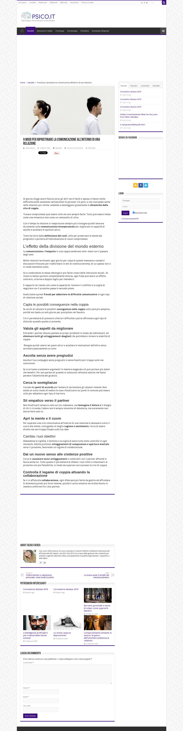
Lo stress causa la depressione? (62, 634)
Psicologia (60, 31)
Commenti (145, 86)
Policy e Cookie (87, 3)
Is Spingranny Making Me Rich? (132, 125)
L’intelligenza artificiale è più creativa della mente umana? (35, 635)
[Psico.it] (44, 15)
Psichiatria (84, 31)
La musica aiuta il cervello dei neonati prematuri (96, 575)
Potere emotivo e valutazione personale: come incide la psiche (40, 575)
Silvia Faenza (30, 148)
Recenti (124, 86)
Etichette (156, 86)
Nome (26, 688)
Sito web (26, 706)
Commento (28, 662)
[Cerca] (164, 2)
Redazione (43, 3)
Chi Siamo (22, 3)
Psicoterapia (72, 31)
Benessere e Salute (44, 31)
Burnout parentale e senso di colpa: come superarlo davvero (97, 608)
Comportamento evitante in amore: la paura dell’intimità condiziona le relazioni (98, 637)
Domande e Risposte (100, 31)
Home (22, 31)
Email (26, 697)
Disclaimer (74, 3)
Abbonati (63, 3)
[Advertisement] (91, 56)
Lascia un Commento (75, 148)
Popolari (133, 86)
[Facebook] (144, 2)
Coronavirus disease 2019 (35, 589)
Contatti (32, 3)
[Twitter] (147, 2)
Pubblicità (53, 3)
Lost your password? (130, 219)
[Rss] (142, 2)
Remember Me (141, 213)
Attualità (30, 31)
